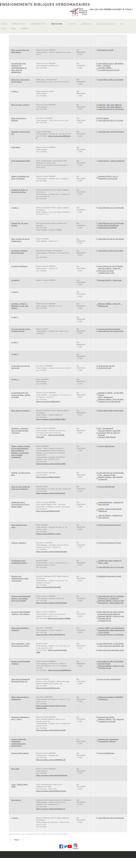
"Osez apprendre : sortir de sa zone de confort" (20, 645)
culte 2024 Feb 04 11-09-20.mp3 (111, 644)
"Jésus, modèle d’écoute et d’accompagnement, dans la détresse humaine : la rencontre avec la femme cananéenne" (20, 451)
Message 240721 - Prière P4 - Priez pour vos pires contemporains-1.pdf (109, 271)
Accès (3, 29)
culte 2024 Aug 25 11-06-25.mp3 (111, 223)
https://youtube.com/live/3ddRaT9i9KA (51, 419)
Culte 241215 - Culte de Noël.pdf (111, 161)
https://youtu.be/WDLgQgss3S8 (48, 587)
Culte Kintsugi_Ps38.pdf (107, 228)
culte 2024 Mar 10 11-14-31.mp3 (111, 567)
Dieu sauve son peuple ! (20, 411)
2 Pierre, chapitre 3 (18, 543)
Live (121, 24)
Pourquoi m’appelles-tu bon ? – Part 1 (20, 718)
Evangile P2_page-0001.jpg (109, 614)
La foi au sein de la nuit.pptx (109, 329)
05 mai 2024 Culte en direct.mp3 (110, 411)
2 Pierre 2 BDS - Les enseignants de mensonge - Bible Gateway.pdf (111, 629)
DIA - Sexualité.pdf (105, 428)
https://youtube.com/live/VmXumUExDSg (51, 552)
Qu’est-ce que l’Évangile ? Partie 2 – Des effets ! (20, 613)
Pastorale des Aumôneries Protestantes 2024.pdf (108, 740)
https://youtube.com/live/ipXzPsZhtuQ (50, 493)
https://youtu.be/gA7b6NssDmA (48, 402)
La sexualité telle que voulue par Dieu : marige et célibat (20, 395)
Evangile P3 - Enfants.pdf (109, 599)
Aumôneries (86, 24)
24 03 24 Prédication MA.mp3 (109, 525)
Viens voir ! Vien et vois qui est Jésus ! (20, 81)
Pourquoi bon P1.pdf (106, 717)
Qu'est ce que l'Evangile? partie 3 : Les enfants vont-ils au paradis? (21, 598)
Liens (13, 29)
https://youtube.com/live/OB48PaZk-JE (50, 760)
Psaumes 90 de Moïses (20, 753)
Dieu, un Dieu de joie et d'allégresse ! (20, 240)
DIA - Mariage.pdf (106, 397)
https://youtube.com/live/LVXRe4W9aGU (51, 603)
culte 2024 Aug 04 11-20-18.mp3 (111, 239)
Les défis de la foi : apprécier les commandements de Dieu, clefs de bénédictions (19, 67)
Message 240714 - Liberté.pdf (109, 280)
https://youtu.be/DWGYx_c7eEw (48, 534)
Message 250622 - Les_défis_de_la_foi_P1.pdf (108, 69)
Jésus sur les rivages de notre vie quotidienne (20, 488)
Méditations (56, 24)
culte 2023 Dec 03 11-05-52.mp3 (111, 818)
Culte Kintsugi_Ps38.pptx (108, 226)
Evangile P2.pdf (105, 621)
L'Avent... (14, 818)
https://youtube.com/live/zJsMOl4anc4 (50, 809)
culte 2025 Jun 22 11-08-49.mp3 (110, 63)
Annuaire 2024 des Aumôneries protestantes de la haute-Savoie (18, 742)
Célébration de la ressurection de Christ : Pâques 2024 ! (20, 504)
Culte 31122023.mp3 (106, 753)
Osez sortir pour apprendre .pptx (111, 650)
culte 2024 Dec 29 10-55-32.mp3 (111, 132)
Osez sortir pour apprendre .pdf (111, 646)
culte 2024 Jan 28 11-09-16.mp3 (110, 661)
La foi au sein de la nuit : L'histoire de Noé (20, 330)
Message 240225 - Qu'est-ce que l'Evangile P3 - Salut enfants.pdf (111, 602)
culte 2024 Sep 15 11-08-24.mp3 (111, 208)
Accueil (4, 24)
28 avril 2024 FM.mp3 (107, 437)
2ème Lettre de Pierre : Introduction (20, 698)
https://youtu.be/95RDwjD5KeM (48, 477)
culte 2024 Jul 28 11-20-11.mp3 (110, 251)
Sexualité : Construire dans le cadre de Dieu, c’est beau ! (20, 430)
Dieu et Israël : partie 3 (20, 105)
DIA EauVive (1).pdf (105, 50)
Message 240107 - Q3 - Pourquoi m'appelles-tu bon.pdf (111, 720)
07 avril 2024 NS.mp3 (106, 487)
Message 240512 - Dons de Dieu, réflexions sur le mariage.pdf (111, 400)
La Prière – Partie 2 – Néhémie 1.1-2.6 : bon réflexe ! (19, 306)
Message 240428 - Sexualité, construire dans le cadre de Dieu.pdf (109, 433)
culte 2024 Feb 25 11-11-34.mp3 (111, 596)
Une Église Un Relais (106, 24)
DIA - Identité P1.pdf (107, 475)
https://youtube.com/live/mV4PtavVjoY (50, 635)
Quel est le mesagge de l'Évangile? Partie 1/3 (20, 680)
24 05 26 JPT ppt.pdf (106, 366)
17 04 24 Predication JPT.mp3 (109, 543)
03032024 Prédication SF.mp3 (109, 576)
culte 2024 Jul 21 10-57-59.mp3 (110, 266)
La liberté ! (15, 280)
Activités (71, 24)
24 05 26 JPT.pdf (104, 368)
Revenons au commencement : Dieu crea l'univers (19, 578)
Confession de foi (38, 24)
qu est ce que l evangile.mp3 (109, 679)
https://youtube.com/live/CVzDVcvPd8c (51, 464)
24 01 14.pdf (104, 632)
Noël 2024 (15, 769)
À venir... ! (15, 379)
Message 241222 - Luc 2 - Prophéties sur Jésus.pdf (108, 177)
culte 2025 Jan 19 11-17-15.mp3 (110, 120)
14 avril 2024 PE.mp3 (106, 446)
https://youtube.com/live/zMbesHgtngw (51, 791)
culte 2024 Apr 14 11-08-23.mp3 (111, 473)
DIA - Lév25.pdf (104, 66)
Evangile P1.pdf (104, 664)
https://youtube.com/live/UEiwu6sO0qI (51, 730)
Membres (24, 29)
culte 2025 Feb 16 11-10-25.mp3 (111, 109)
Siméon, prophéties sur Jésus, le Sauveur (20, 177)
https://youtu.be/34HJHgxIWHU (48, 511)
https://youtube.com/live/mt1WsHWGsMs (51, 775)
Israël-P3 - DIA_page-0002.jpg (110, 107)
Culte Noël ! (16, 147)
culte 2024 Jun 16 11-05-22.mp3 (110, 331)
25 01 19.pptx (103, 118)
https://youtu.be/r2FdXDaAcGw (48, 688)
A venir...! (15, 91)
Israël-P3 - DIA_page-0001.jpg (110, 105)
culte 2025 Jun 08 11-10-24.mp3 (110, 80)
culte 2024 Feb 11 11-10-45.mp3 (111, 635)
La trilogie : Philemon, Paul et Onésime (19, 252)
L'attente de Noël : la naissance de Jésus (19, 191)
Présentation (19, 24)
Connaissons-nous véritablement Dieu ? (19, 562)
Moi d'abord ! (16, 800)
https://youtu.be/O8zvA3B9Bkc (59, 618)
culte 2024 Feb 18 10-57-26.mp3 (111, 612)
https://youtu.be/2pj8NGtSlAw (59, 670)
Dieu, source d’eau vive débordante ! (20, 51)
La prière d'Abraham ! (19, 266)
